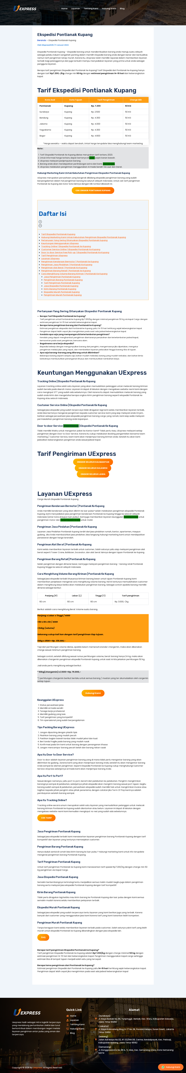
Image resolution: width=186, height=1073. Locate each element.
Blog (122, 8)
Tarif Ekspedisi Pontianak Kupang (58, 234)
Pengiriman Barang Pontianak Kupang (63, 279)
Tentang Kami (91, 8)
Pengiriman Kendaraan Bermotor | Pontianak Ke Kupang (70, 261)
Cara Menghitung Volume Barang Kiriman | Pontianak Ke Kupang (74, 273)
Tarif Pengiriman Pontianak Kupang (62, 282)
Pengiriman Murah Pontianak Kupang (63, 295)
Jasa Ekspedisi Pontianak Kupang (61, 285)
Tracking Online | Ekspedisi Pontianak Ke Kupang (66, 246)
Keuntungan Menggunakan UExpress (60, 243)
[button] (93, 214)
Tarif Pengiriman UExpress (54, 255)
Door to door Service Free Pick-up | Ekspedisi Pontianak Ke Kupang (75, 252)
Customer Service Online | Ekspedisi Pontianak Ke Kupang (70, 249)
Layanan (75, 8)
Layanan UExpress (50, 258)
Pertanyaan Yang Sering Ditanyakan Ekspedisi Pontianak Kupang (74, 240)
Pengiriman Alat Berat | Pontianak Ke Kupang (64, 267)
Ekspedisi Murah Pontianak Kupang (62, 292)
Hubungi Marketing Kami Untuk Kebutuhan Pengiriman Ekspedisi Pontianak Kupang (83, 237)
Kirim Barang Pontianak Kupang (60, 288)
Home (64, 8)
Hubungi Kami (109, 8)
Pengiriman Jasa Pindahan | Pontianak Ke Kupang (66, 264)
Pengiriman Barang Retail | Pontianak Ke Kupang (66, 270)
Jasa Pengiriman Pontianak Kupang (62, 276)
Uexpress (37, 1067)
